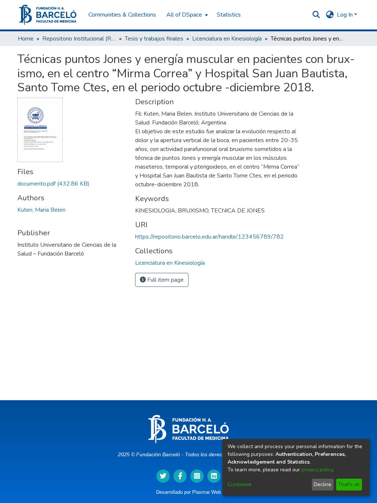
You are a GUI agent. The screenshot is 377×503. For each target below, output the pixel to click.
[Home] (48, 15)
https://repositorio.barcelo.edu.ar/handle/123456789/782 (209, 237)
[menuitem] (186, 15)
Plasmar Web (206, 492)
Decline (322, 484)
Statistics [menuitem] (229, 15)
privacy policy (317, 469)
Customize (239, 484)
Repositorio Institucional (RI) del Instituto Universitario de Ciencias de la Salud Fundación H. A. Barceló (79, 39)
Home (26, 39)
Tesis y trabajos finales (154, 39)
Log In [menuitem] (345, 15)
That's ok (349, 484)
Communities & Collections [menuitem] (122, 15)
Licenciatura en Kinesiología (227, 39)
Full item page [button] (165, 280)
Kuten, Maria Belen (41, 210)
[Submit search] (316, 14)
